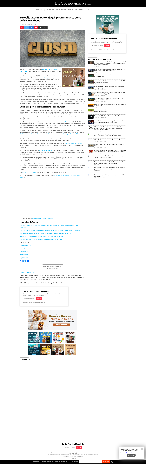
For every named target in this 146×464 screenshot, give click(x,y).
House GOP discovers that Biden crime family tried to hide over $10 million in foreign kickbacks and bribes (109, 70)
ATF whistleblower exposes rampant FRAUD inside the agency (109, 140)
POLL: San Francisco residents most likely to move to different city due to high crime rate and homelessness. (50, 230)
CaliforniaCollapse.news (29, 172)
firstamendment (72, 9)
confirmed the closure (65, 122)
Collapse (67, 275)
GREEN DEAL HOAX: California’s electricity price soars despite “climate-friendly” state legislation (109, 156)
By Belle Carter (102, 95)
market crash (37, 277)
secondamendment (61, 9)
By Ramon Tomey (103, 101)
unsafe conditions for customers (73, 143)
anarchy (31, 275)
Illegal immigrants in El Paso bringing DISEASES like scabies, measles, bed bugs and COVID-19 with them (109, 87)
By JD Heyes (102, 66)
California (46, 275)
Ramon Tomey (32, 24)
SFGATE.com (23, 248)
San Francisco (79, 277)
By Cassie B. (102, 131)
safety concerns (70, 277)
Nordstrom (53, 277)
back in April (45, 78)
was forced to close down (46, 150)
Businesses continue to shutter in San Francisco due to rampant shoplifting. (41, 239)
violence (36, 279)
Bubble (36, 275)
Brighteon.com (24, 257)
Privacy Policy (73, 458)
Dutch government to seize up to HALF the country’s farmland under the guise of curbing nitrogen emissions (109, 162)
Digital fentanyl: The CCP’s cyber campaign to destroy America (109, 115)
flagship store (29, 277)
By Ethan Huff (102, 72)
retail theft (60, 277)
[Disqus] (52, 380)
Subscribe (106, 462)
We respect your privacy (65, 454)
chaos (62, 275)
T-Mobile (30, 279)
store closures (24, 279)
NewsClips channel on (42, 218)
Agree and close (131, 455)
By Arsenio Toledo (103, 89)
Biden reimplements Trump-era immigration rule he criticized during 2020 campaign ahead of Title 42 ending (109, 121)
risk (64, 277)
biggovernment (50, 9)
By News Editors (103, 117)
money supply (45, 277)
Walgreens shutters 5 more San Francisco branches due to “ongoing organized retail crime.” (45, 233)
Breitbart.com (24, 251)
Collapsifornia (74, 275)
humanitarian (39, 9)
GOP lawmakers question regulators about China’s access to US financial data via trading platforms (109, 93)
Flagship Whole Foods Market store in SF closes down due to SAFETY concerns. (42, 236)
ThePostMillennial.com (26, 245)
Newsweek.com (24, 254)
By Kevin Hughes (103, 113)
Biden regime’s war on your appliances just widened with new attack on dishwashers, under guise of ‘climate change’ (109, 134)
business (40, 275)
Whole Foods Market (44, 279)
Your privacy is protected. (27, 302)
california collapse (55, 275)
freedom (81, 9)
